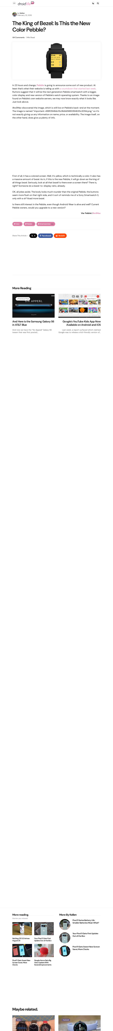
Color (18, 224)
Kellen (22, 13)
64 (18, 37)
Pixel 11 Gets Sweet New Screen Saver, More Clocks (21, 962)
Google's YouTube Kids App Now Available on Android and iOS (82, 323)
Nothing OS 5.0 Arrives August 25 (20, 939)
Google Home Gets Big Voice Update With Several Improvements (42, 962)
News (19, 1020)
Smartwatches (47, 224)
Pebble (30, 224)
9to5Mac (97, 213)
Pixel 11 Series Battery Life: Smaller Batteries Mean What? (86, 921)
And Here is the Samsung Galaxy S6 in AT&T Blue (33, 323)
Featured (66, 1020)
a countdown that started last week (78, 88)
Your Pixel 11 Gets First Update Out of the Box (42, 939)
